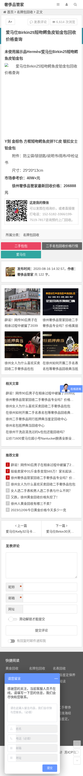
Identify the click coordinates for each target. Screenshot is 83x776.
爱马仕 (46, 52)
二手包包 (21, 246)
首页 (10, 12)
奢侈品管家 (14, 5)
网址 (11, 609)
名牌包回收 (25, 12)
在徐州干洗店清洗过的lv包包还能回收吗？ (36, 432)
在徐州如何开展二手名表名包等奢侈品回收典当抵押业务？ (60, 368)
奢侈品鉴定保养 (64, 675)
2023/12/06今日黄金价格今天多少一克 (38, 510)
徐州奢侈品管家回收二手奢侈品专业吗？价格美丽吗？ (60, 325)
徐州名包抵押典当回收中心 (25, 425)
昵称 (15, 587)
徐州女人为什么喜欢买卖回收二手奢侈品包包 (38, 406)
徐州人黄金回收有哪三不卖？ (32, 503)
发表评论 (40, 22)
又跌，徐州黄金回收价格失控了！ (35, 497)
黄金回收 (12, 668)
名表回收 (59, 668)
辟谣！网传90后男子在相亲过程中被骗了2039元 (21, 325)
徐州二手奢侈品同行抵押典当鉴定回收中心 (36, 419)
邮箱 (15, 598)
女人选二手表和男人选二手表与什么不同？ (41, 491)
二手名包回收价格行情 (62, 246)
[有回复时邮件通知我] (11, 641)
